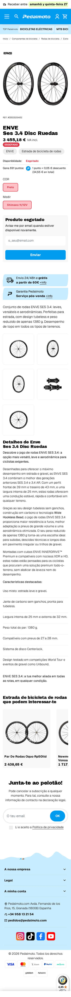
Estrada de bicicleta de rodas (41, 151)
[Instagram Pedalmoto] (20, 936)
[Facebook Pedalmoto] (41, 936)
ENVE (10, 151)
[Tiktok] (30, 936)
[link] (57, 16)
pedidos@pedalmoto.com (27, 920)
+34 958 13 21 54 (21, 914)
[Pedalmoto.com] (37, 16)
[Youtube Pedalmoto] (51, 936)
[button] (16, 16)
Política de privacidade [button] (48, 827)
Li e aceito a (39, 827)
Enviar (35, 255)
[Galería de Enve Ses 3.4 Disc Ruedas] (35, 84)
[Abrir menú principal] (7, 16)
